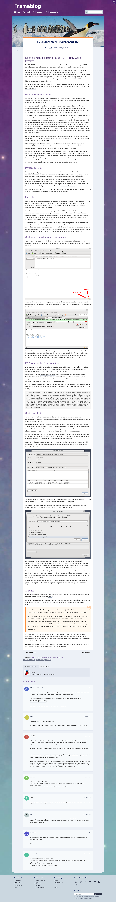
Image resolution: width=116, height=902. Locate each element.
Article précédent (31, 652)
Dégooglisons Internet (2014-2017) (41, 657)
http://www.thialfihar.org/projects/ (38, 700)
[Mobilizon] (90, 882)
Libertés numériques (57, 657)
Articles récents (44, 666)
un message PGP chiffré (47, 374)
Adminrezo (33, 777)
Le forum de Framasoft (39, 880)
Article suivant (86, 652)
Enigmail (68, 217)
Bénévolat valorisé (38, 884)
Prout (15, 887)
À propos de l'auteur (31, 666)
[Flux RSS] (76, 882)
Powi (31, 797)
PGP (85, 65)
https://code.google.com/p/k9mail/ (38, 701)
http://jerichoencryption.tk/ (36, 839)
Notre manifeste (18, 882)
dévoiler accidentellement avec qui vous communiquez (42, 567)
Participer (36, 882)
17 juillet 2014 (87, 854)
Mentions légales (58, 884)
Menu (18, 12)
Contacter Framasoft (19, 884)
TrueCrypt (60, 444)
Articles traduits (52, 12)
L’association (17, 880)
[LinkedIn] (99, 882)
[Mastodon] (81, 882)
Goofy (50, 48)
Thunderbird (59, 217)
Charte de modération (39, 887)
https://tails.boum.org (52, 865)
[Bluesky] (94, 882)
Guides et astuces (58, 882)
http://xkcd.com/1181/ (48, 721)
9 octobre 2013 (87, 716)
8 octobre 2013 (87, 688)
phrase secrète (83, 174)
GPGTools (32, 203)
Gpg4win (71, 201)
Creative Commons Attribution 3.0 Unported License (49, 646)
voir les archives (88, 898)
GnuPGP (83, 72)
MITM (50, 597)
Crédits (56, 887)
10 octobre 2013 (87, 814)
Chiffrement (26, 659)
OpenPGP (28, 72)
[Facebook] (76, 886)
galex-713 (32, 736)
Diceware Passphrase (68, 186)
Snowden (42, 659)
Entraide (56, 880)
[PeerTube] (85, 882)
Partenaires (37, 885)
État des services (18, 885)
